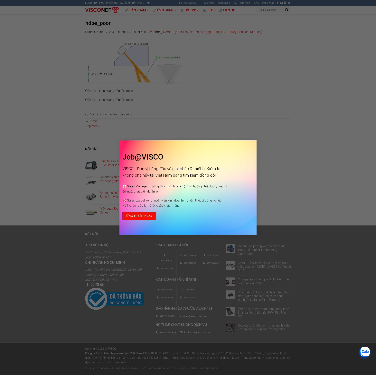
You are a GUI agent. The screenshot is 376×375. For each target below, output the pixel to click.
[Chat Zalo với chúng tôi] (364, 352)
